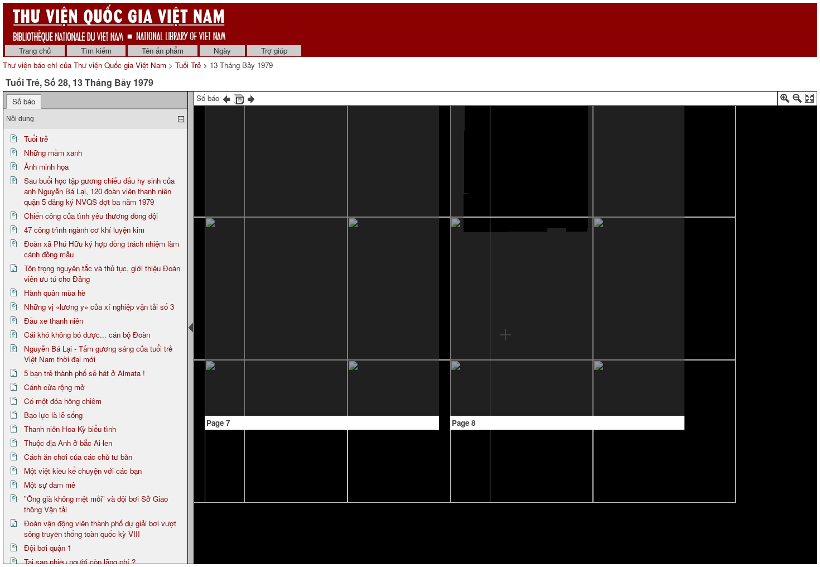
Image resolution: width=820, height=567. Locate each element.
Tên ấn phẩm (163, 50)
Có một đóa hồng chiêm (63, 401)
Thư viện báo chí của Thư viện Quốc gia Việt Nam (84, 65)
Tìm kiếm (96, 50)
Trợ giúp (274, 50)
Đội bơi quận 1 (47, 547)
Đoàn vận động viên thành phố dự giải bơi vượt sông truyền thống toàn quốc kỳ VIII (100, 528)
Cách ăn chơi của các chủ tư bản (78, 456)
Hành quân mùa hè (54, 292)
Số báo (23, 101)
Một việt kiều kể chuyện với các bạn (83, 470)
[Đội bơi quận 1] (632, 188)
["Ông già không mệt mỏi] (505, 117)
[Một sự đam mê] (382, 178)
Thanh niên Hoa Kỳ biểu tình (70, 429)
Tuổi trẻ (36, 138)
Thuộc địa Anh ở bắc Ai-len (68, 443)
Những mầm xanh (53, 152)
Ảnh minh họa (46, 166)
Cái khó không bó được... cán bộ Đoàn (87, 334)
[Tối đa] (809, 100)
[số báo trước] (226, 98)
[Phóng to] (785, 100)
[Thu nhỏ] (797, 100)
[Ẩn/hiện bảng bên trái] (191, 327)
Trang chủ (35, 50)
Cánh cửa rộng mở (54, 387)
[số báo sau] (251, 98)
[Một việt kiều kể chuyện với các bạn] (293, 110)
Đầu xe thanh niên (53, 320)
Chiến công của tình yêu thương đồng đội (91, 215)
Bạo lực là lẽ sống (53, 415)
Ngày (222, 50)
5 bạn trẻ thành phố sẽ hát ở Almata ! (84, 373)
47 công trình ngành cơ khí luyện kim (84, 229)
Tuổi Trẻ (188, 65)
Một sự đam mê (49, 484)
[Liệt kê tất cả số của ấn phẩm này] (239, 98)
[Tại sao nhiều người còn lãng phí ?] (482, 382)
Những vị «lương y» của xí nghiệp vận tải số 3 (99, 306)
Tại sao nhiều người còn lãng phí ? (80, 561)
